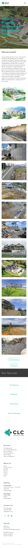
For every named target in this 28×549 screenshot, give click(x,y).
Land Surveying (7, 454)
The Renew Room (10, 544)
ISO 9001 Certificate (9, 532)
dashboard (12, 543)
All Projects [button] (14, 365)
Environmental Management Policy (12, 529)
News (5, 475)
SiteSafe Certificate (8, 534)
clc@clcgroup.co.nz (8, 511)
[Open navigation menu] (25, 3)
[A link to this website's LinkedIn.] (11, 515)
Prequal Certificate (8, 535)
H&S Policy (6, 526)
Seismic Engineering (8, 453)
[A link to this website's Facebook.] (5, 515)
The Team (6, 469)
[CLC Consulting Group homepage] (12, 3)
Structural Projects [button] (14, 359)
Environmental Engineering (10, 449)
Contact (5, 474)
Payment (6, 471)
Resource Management (9, 456)
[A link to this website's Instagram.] (8, 515)
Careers (5, 472)
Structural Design (8, 451)
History (5, 466)
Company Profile (8, 467)
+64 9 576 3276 (7, 509)
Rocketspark (19, 544)
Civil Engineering (8, 448)
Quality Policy (7, 527)
